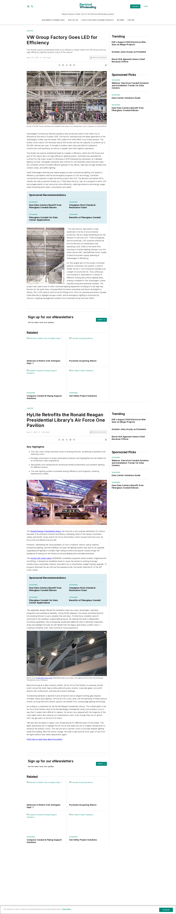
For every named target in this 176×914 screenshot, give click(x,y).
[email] (74, 65)
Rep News (120, 20)
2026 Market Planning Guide (53, 20)
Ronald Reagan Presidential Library (46, 531)
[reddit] (70, 65)
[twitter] (67, 65)
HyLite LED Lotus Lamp (41, 558)
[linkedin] (63, 65)
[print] (106, 65)
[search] (32, 6)
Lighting (131, 20)
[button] (28, 6)
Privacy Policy (66, 909)
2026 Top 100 (73, 20)
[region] (88, 910)
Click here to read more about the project (44, 739)
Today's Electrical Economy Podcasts (97, 20)
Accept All (166, 910)
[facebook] (59, 65)
